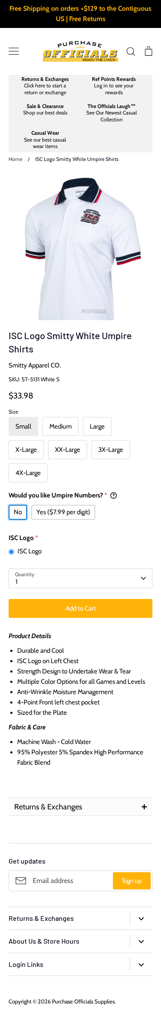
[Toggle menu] (13, 51)
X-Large (26, 450)
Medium (60, 426)
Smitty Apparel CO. (35, 365)
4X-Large (28, 473)
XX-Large (67, 450)
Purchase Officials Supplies (83, 1001)
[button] (80, 807)
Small (23, 426)
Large (97, 426)
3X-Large (110, 450)
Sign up (132, 881)
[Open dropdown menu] (141, 918)
